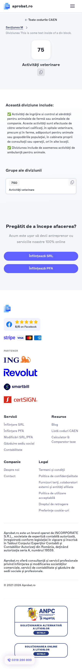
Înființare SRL (14, 424)
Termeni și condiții (52, 470)
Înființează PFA (41, 268)
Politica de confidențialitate (58, 476)
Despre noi (11, 470)
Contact (9, 476)
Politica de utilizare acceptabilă (52, 495)
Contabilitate (13, 450)
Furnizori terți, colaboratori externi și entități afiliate (58, 485)
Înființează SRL (41, 256)
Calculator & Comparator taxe (63, 439)
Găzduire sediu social (19, 443)
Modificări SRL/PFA (18, 437)
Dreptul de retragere (53, 504)
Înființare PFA (14, 431)
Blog (54, 424)
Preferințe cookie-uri (54, 510)
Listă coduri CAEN (64, 431)
